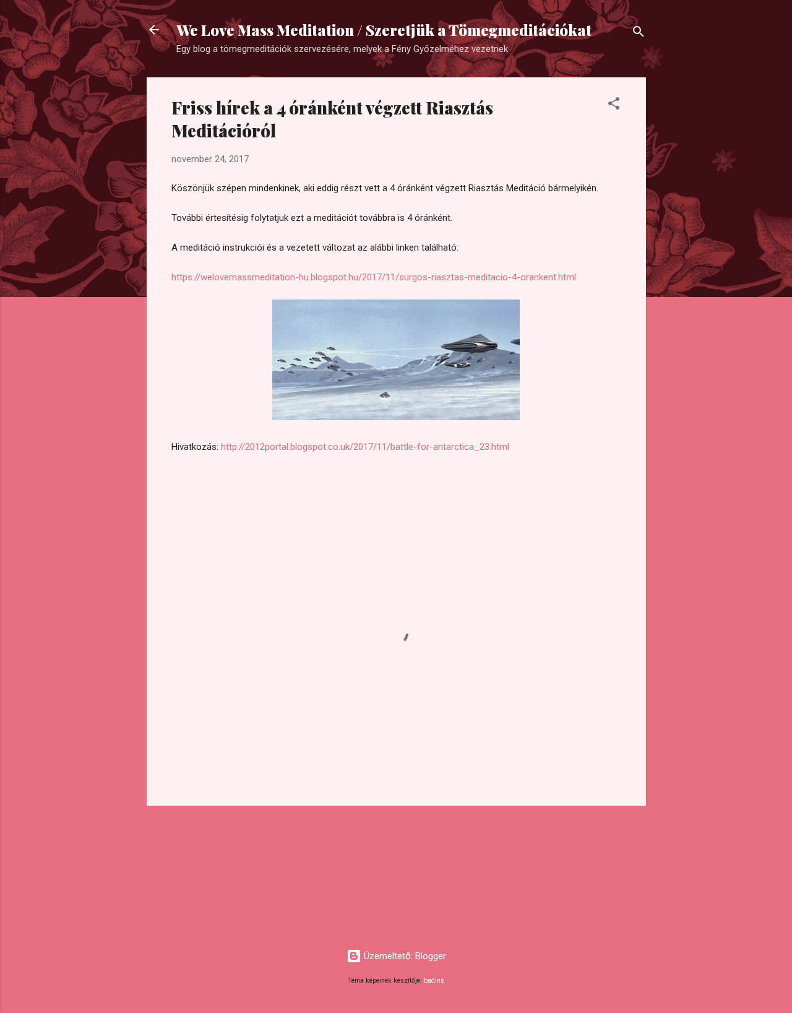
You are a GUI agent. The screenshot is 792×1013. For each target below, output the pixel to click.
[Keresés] (638, 34)
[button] (613, 105)
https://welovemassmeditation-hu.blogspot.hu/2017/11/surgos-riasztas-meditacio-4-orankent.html (373, 277)
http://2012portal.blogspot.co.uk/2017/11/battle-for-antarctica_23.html (365, 446)
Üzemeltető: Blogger (403, 956)
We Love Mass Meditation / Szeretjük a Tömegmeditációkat (384, 30)
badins (434, 980)
